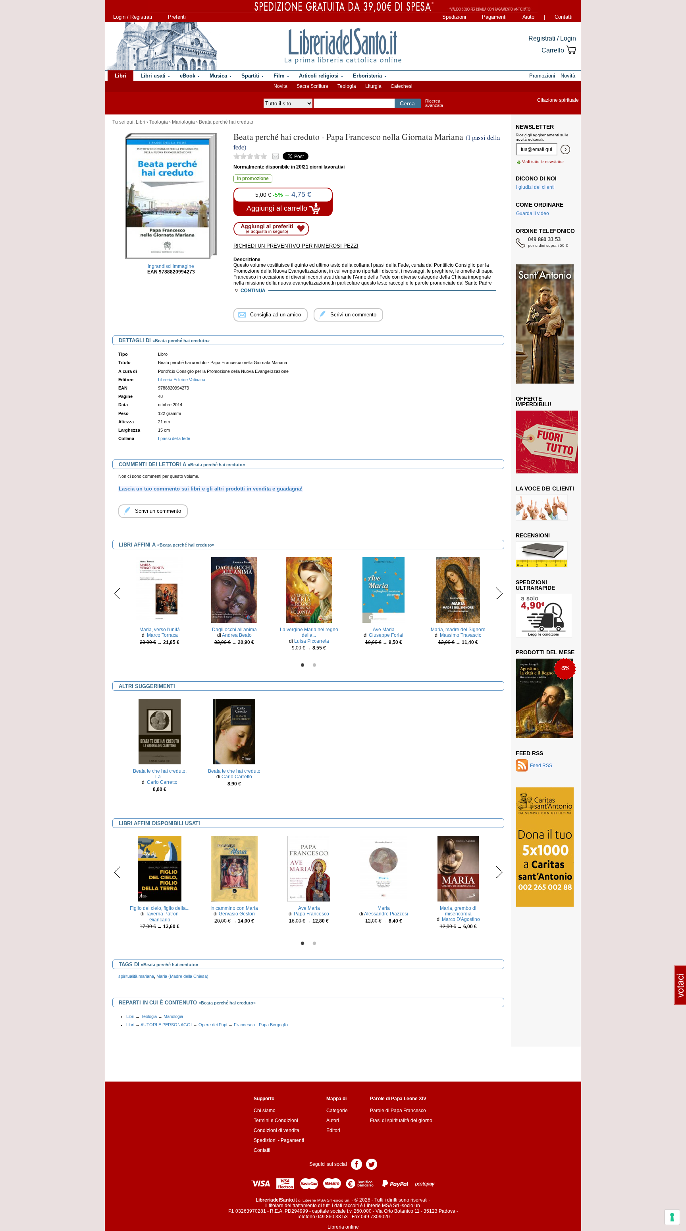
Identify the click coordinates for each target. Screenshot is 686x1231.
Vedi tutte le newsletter (543, 161)
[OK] (565, 149)
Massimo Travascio (461, 635)
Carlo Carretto (162, 782)
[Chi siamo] (161, 46)
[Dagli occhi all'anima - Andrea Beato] (234, 590)
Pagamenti (494, 17)
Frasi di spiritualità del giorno (401, 1120)
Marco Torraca (162, 635)
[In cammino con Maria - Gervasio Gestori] (234, 868)
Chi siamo (265, 1110)
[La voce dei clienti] (542, 507)
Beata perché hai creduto (226, 122)
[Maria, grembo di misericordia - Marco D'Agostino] (458, 868)
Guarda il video (532, 213)
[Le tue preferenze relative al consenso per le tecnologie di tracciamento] (672, 1217)
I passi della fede (174, 438)
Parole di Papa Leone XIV (398, 1098)
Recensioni (533, 535)
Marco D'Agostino (461, 919)
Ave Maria (384, 629)
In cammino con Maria (234, 908)
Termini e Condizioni (276, 1120)
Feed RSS (529, 753)
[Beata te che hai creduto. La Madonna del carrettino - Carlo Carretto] (160, 731)
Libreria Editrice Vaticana (181, 379)
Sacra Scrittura (312, 86)
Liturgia (373, 86)
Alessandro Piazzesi (386, 914)
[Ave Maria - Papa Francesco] (308, 868)
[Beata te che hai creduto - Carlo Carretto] (234, 731)
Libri (140, 122)
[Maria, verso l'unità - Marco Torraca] (159, 590)
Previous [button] (117, 593)
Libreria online (343, 1227)
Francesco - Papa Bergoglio (261, 1024)
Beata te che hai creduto (234, 771)
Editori (333, 1130)
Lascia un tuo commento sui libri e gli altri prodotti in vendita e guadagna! (211, 489)
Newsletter (535, 127)
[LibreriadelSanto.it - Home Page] (343, 46)
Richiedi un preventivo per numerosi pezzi (295, 246)
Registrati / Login (552, 38)
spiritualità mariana (136, 976)
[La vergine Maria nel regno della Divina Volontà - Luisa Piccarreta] (309, 590)
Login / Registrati (132, 17)
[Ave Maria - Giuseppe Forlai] (383, 590)
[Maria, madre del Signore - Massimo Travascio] (458, 590)
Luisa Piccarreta (311, 641)
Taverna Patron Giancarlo (162, 916)
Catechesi (401, 86)
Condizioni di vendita (276, 1130)
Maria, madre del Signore (458, 629)
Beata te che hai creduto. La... (160, 773)
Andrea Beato (237, 635)
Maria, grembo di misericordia (458, 911)
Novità (280, 86)
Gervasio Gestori (237, 914)
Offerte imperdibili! (533, 401)
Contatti (563, 17)
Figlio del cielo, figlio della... (159, 908)
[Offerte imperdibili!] (550, 441)
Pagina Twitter (371, 1164)
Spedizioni (454, 17)
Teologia (346, 86)
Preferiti (177, 17)
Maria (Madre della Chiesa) (182, 976)
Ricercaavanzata (434, 103)
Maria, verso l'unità (159, 629)
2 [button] (314, 665)
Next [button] (499, 593)
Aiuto (528, 17)
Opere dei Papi (212, 1024)
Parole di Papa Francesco (398, 1110)
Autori (332, 1120)
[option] (159, 603)
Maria (384, 908)
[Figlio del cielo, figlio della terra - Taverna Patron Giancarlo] (159, 868)
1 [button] (302, 665)
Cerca (407, 103)
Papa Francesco (311, 914)
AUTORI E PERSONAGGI (166, 1024)
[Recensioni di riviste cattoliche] (542, 554)
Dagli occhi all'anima (234, 629)
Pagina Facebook (356, 1164)
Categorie (337, 1110)
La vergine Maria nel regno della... (309, 632)
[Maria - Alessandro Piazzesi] (383, 868)
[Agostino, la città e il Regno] (544, 698)
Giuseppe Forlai (386, 635)
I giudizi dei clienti (535, 187)
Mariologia (183, 122)
